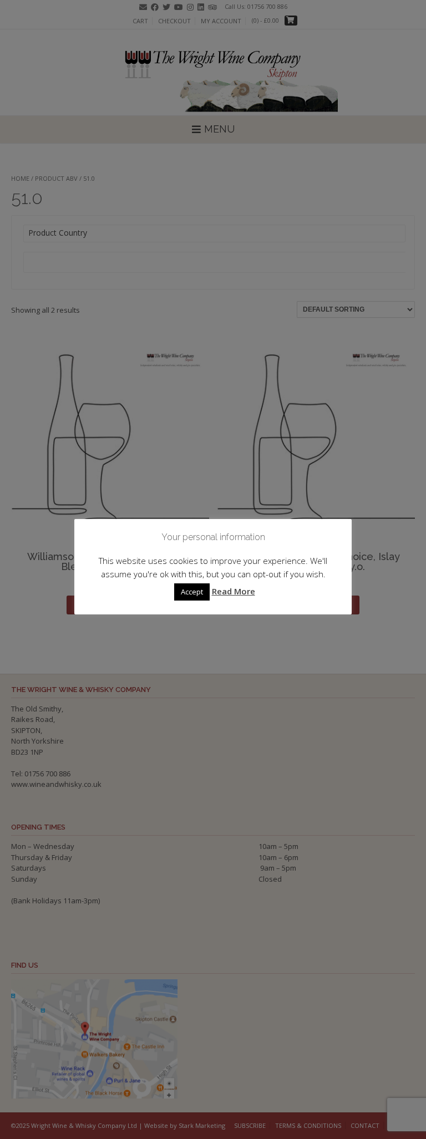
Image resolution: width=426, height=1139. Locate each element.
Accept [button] (192, 592)
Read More (233, 591)
